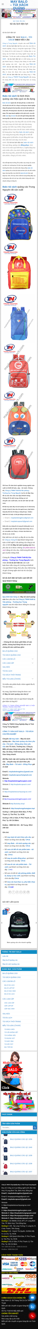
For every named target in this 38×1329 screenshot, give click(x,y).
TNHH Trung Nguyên (21, 77)
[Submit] (35, 1128)
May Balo (9, 764)
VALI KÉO (6, 1014)
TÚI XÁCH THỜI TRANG (12, 1021)
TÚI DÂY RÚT (8, 1044)
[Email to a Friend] (20, 892)
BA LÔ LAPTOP (9, 988)
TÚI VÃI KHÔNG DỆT (11, 1032)
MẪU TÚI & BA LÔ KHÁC (12, 1025)
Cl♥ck (28, 840)
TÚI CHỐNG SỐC (10, 1035)
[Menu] (3, 4)
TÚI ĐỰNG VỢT (9, 1038)
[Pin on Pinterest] (24, 892)
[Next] (36, 926)
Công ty (10, 77)
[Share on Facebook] (13, 892)
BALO (24, 37)
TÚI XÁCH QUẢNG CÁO (12, 977)
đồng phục (25, 145)
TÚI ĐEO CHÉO (9, 1029)
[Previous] (2, 926)
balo (7, 116)
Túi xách (10, 744)
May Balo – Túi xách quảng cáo (19, 6)
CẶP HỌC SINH (9, 1009)
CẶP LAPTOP (8, 1006)
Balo (31, 43)
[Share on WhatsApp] (10, 892)
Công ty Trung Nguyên (10, 43)
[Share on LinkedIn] (28, 892)
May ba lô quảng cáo (10, 960)
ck (12, 855)
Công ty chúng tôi (10, 540)
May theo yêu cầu (19, 21)
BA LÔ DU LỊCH (9, 985)
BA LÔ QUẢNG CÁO (10, 973)
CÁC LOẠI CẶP (8, 999)
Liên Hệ (5, 956)
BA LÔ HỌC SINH (10, 991)
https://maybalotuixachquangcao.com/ (17, 792)
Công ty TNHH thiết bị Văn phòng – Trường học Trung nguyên (19, 602)
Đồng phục (19, 744)
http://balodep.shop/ (18, 804)
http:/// (23, 808)
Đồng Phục (27, 764)
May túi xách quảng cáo (11, 964)
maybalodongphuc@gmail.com (20, 1193)
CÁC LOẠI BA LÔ (9, 981)
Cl (9, 855)
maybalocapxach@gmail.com (19, 1199)
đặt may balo (14, 739)
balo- (22, 173)
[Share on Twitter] (17, 892)
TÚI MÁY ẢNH (8, 1041)
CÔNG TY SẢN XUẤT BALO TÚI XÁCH (14, 709)
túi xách (13, 96)
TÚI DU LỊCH (7, 1018)
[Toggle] (32, 659)
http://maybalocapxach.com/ (21, 784)
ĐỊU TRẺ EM (8, 1047)
